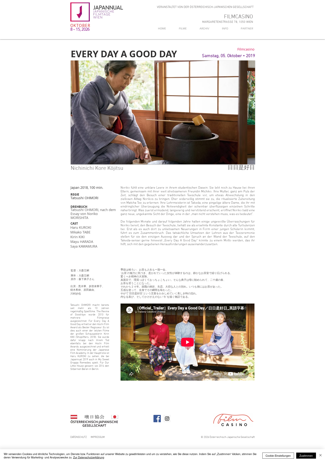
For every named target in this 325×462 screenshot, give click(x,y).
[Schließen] (320, 455)
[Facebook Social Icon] (157, 418)
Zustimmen (306, 455)
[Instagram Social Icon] (167, 418)
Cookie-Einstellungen (278, 455)
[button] (201, 28)
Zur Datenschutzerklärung (88, 457)
